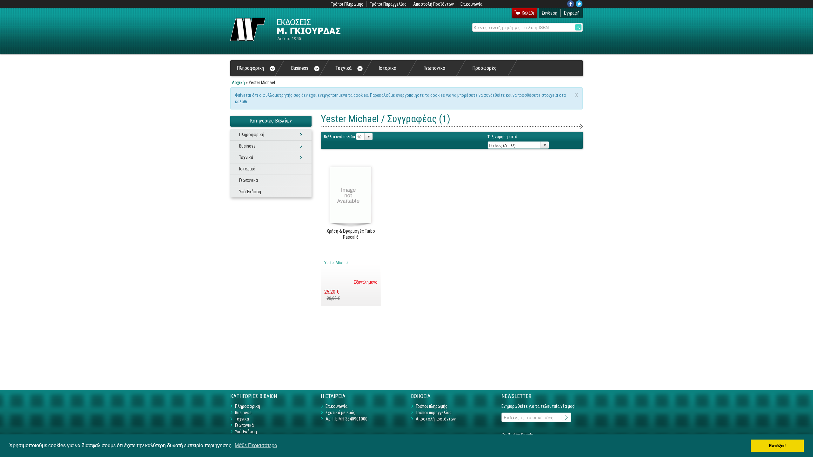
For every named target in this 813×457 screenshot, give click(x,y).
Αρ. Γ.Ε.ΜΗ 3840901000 (346, 418)
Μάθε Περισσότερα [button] (256, 445)
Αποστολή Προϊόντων (433, 4)
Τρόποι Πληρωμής (347, 4)
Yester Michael (336, 262)
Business (299, 68)
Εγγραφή (572, 13)
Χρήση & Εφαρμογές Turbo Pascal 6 (350, 234)
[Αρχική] (285, 29)
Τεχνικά (343, 68)
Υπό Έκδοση (250, 191)
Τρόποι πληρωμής (431, 406)
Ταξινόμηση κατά (502, 136)
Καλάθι (528, 13)
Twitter (579, 3)
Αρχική (238, 82)
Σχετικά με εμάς (340, 412)
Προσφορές (484, 68)
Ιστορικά (387, 68)
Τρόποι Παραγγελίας (388, 4)
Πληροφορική (250, 68)
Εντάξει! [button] (777, 445)
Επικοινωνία (471, 4)
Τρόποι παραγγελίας (434, 412)
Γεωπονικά (434, 68)
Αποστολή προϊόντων (436, 418)
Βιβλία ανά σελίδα (339, 136)
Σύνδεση (549, 13)
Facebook (570, 3)
